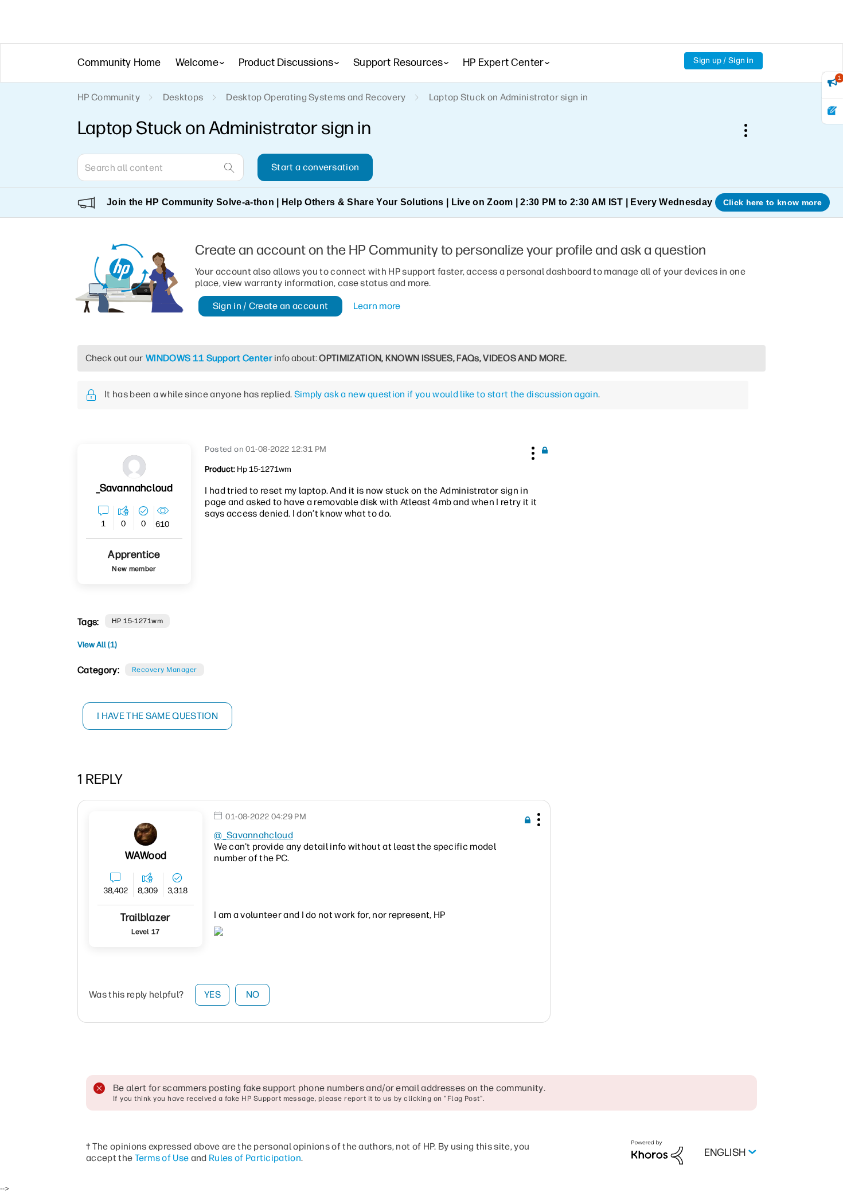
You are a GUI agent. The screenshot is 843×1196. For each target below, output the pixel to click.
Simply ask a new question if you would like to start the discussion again (446, 394)
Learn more (377, 305)
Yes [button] (212, 994)
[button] (531, 451)
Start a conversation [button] (315, 167)
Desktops (183, 97)
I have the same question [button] (157, 715)
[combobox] (160, 167)
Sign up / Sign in (723, 60)
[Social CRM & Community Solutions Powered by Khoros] (657, 1151)
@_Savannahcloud (253, 835)
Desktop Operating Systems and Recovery (315, 97)
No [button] (253, 994)
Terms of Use (162, 1157)
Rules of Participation (255, 1157)
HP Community (108, 97)
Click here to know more (772, 202)
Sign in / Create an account (271, 305)
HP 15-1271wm (137, 621)
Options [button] (752, 130)
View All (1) (97, 645)
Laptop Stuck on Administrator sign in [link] (508, 97)
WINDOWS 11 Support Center (209, 358)
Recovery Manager (164, 670)
